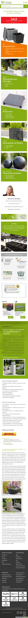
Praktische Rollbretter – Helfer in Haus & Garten (12, 423)
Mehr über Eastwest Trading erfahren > (11, 357)
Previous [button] (14, 301)
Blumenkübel (18, 582)
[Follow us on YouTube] (24, 612)
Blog (17, 554)
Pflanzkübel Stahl (19, 580)
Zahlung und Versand (20, 565)
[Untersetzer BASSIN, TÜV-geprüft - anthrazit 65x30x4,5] (20, 307)
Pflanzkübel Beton (20, 578)
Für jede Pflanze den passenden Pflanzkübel (12, 395)
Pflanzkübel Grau (19, 574)
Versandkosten (25, 617)
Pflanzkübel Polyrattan (20, 576)
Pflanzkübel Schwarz (20, 572)
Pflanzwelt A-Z (19, 558)
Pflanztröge (4, 578)
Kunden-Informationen (20, 567)
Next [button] (16, 301)
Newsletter (18, 556)
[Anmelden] (24, 2)
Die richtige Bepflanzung (8, 394)
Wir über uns (4, 554)
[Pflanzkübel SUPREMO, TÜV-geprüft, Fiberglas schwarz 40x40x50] (8, 307)
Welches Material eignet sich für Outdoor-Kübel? (13, 425)
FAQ (17, 560)
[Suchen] (22, 6)
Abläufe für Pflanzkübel (7, 392)
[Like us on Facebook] (21, 612)
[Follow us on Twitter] (18, 612)
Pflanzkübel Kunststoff (6, 576)
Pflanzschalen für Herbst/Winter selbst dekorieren (13, 389)
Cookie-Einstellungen (6, 564)
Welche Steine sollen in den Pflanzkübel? (11, 421)
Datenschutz (4, 560)
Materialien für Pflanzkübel (8, 397)
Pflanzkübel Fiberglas (6, 574)
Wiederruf (18, 562)
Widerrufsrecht (19, 564)
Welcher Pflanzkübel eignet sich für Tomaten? (12, 420)
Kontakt (3, 556)
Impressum (4, 558)
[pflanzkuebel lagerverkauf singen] (14, 217)
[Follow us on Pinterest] (24, 615)
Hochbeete (4, 582)
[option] (8, 311)
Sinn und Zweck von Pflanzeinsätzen (10, 391)
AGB (3, 562)
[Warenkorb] (26, 2)
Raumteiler (4, 580)
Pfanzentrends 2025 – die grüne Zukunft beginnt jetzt (14, 417)
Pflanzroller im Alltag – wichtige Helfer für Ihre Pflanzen (14, 418)
